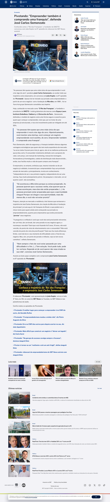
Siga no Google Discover (58, 81)
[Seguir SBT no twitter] (94, 485)
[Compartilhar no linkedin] (64, 35)
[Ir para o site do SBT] (24, 485)
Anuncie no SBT (47, 482)
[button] (19, 375)
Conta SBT (96, 2)
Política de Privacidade (31, 497)
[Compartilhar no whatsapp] (53, 35)
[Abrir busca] (87, 2)
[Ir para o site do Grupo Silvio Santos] (12, 485)
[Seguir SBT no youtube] (99, 485)
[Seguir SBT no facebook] (90, 485)
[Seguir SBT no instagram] (85, 485)
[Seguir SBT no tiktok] (104, 485)
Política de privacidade (60, 482)
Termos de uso (55, 486)
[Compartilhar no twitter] (60, 35)
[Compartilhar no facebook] (57, 35)
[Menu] (103, 2)
